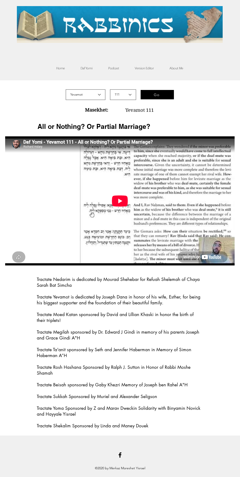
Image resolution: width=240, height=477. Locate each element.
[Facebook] (120, 454)
